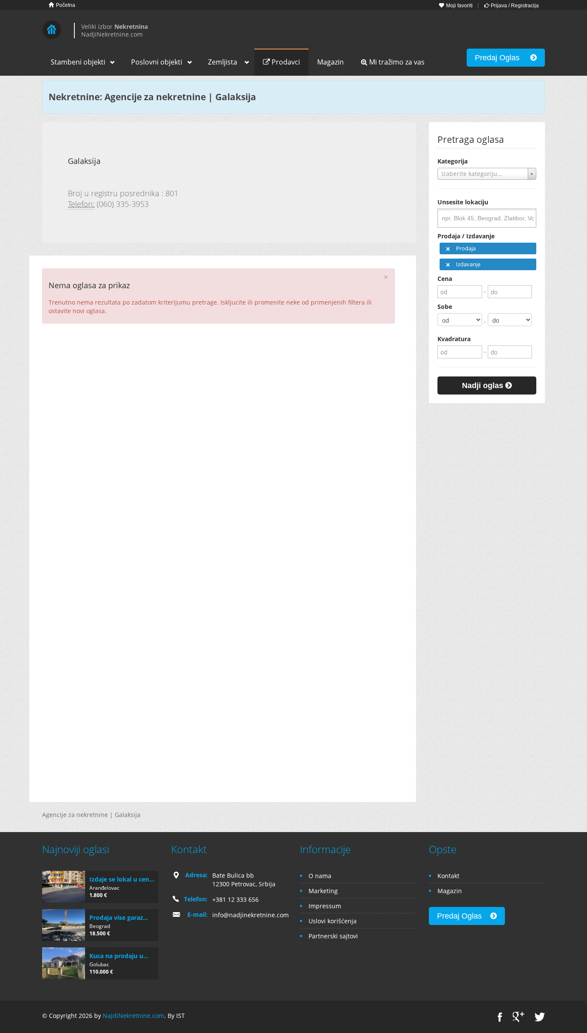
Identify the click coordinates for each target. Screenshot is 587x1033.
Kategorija (452, 161)
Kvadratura (454, 339)
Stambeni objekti (78, 62)
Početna (65, 5)
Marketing (323, 891)
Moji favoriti (459, 6)
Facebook (500, 1016)
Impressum (325, 906)
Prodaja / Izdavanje (466, 236)
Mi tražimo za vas (396, 62)
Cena (444, 278)
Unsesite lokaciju (462, 202)
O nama (320, 876)
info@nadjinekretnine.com (250, 915)
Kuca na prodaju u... (118, 956)
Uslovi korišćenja (333, 921)
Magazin (330, 62)
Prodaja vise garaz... (118, 917)
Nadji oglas (483, 385)
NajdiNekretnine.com (133, 1015)
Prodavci (285, 62)
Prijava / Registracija (514, 6)
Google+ (518, 1016)
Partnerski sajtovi (333, 936)
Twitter (540, 1016)
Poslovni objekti (156, 62)
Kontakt (448, 876)
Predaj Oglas (502, 57)
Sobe (444, 306)
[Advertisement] (222, 392)
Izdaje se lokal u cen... (121, 879)
